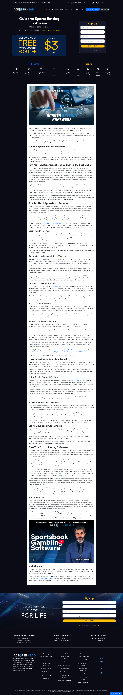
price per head (60, 473)
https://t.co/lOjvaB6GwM (68, 350)
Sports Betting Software (64, 658)
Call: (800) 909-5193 (74, 3)
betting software (57, 286)
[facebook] (101, 669)
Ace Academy (75, 9)
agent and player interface (53, 223)
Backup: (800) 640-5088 (97, 50)
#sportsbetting (80, 350)
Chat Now (87, 3)
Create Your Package (93, 9)
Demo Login (105, 9)
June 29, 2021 (72, 355)
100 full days (66, 128)
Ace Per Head (52, 689)
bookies (47, 326)
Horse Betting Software (64, 676)
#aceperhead (49, 352)
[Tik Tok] (101, 665)
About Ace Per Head (46, 669)
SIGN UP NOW (92, 46)
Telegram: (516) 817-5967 (24, 640)
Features (47, 9)
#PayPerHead (58, 352)
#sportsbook (32, 352)
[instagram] (101, 658)
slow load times (62, 261)
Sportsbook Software (64, 665)
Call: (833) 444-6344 (61, 638)
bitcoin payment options (77, 380)
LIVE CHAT (114, 693)
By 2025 (86, 364)
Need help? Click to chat (87, 50)
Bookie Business (83, 683)
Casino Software (64, 672)
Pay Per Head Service (83, 657)
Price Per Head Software (83, 670)
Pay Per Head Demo (46, 657)
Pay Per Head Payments (46, 664)
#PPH (64, 352)
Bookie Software (65, 662)
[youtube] (101, 661)
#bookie (87, 350)
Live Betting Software (64, 681)
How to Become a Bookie (83, 664)
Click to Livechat (98, 640)
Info (82, 9)
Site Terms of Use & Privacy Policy (66, 689)
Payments (55, 9)
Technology (46, 660)
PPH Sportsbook (65, 669)
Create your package (46, 579)
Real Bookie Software (83, 674)
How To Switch (46, 675)
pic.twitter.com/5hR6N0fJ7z (75, 352)
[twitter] (101, 672)
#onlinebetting (41, 352)
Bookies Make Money (83, 660)
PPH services (80, 185)
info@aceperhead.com (98, 638)
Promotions (46, 679)
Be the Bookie (46, 672)
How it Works (64, 9)
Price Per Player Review (83, 678)
